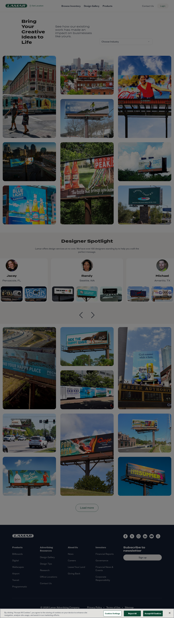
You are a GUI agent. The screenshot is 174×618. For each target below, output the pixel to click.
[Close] (170, 613)
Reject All (132, 613)
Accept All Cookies (153, 613)
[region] (87, 613)
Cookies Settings (112, 613)
